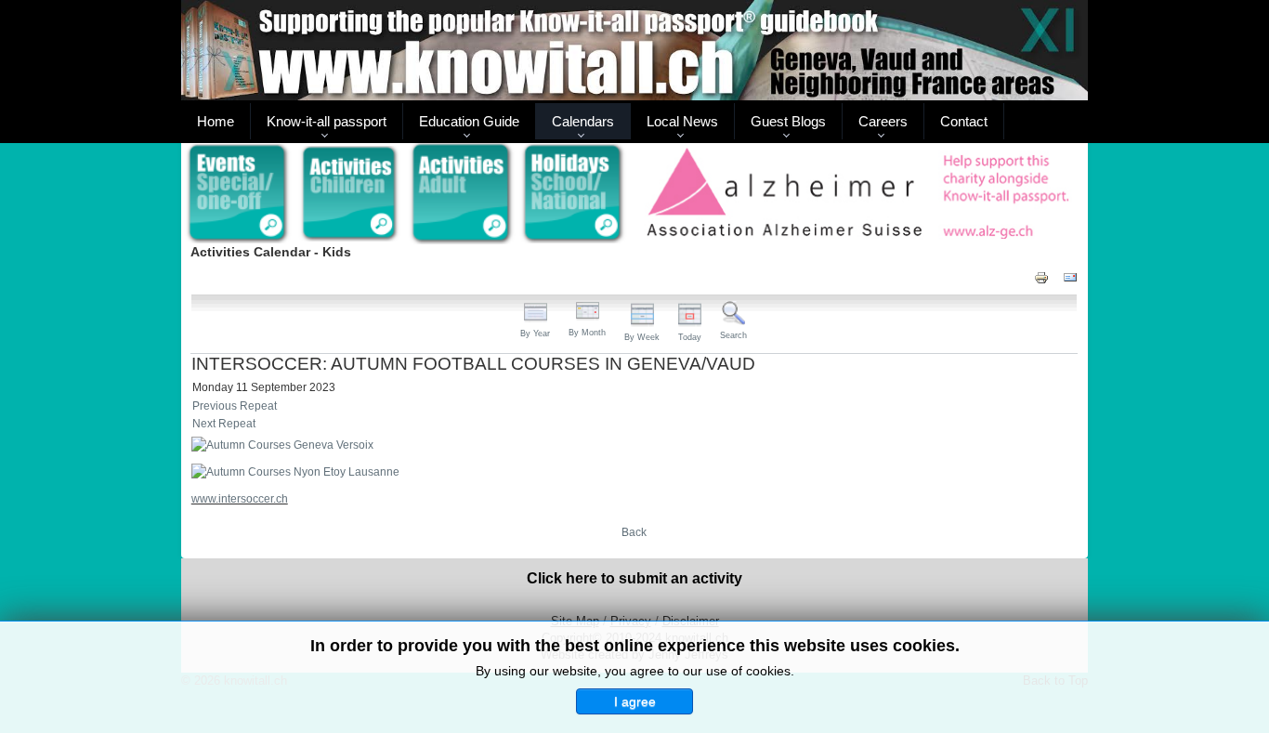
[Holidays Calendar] (573, 194)
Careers (883, 121)
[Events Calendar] (237, 194)
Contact (964, 121)
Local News (682, 121)
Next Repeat (223, 423)
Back (634, 532)
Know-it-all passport (326, 121)
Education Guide (469, 121)
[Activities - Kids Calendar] (350, 194)
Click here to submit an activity (634, 578)
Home (215, 121)
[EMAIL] (1070, 276)
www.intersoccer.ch (239, 498)
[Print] (1041, 276)
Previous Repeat (234, 405)
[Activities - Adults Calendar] (462, 193)
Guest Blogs (788, 121)
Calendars (583, 121)
